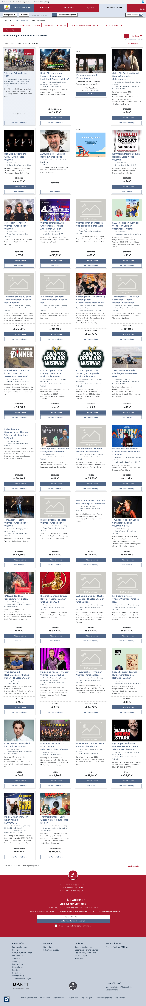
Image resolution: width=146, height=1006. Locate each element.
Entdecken (79, 943)
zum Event (55, 265)
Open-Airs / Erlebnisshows (55, 25)
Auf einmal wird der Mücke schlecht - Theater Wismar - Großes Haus (90, 599)
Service (142, 9)
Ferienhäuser (18, 955)
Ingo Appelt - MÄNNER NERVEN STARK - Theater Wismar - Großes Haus (125, 746)
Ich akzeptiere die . (74, 926)
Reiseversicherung (104, 998)
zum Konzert (19, 192)
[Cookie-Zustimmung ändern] (6, 999)
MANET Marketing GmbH (76, 891)
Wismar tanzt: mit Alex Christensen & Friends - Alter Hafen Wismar (52, 225)
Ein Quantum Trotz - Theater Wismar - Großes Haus (125, 599)
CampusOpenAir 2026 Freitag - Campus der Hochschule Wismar (51, 373)
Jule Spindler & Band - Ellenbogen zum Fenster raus (124, 373)
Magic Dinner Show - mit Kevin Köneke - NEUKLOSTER (16, 819)
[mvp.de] (143, 2)
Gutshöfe (16, 958)
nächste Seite (134, 44)
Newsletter (120, 998)
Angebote (47, 943)
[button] (23, 7)
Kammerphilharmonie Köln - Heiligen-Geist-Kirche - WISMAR (126, 156)
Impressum (45, 998)
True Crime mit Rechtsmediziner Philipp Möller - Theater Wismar (17, 675)
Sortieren (136, 36)
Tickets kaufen (56, 118)
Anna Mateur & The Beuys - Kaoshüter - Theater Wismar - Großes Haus (126, 299)
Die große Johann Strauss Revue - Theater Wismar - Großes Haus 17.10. (53, 599)
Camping (16, 961)
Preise (23, 15)
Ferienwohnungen (20, 947)
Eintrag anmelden (29, 998)
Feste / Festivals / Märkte (29, 25)
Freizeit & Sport (81, 955)
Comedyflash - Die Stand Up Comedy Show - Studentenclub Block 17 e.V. (90, 299)
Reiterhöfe (16, 973)
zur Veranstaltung (19, 123)
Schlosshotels (18, 975)
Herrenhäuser (18, 967)
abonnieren (73, 921)
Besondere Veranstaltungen (87, 950)
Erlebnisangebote (51, 950)
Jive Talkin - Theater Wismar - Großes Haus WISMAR (16, 225)
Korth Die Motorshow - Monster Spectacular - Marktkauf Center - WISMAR (54, 76)
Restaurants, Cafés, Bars (85, 952)
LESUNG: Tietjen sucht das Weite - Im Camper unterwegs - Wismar (125, 225)
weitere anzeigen (11, 30)
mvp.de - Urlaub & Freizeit (73, 887)
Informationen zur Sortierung (134, 39)
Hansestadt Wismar (20, 20)
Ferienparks (17, 964)
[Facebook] (133, 2)
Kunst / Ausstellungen (114, 25)
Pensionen (16, 970)
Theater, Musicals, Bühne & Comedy (86, 25)
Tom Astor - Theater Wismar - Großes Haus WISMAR (16, 522)
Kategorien (8, 15)
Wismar (41, 2)
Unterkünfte (18, 943)
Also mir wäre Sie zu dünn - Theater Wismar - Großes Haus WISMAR (18, 299)
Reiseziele (79, 958)
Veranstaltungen (113, 943)
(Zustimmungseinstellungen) (80, 998)
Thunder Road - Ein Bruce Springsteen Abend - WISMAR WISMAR (125, 522)
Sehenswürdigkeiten (83, 947)
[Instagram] (138, 2)
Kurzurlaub (48, 947)
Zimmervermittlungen (21, 978)
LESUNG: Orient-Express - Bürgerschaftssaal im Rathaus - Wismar (125, 675)
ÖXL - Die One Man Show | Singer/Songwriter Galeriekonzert (125, 76)
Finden (91, 94)
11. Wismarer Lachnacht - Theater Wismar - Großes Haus (53, 299)
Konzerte (10, 25)
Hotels (15, 950)
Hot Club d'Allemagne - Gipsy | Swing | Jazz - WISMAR (16, 156)
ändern (97, 90)
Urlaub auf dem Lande (22, 952)
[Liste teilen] (126, 36)
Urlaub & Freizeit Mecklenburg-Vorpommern (119, 988)
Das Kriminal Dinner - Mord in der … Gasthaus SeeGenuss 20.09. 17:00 (18, 373)
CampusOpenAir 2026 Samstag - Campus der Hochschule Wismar (88, 373)
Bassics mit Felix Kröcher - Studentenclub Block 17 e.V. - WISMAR (126, 451)
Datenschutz (58, 998)
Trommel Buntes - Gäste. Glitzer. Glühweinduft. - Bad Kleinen (54, 819)
